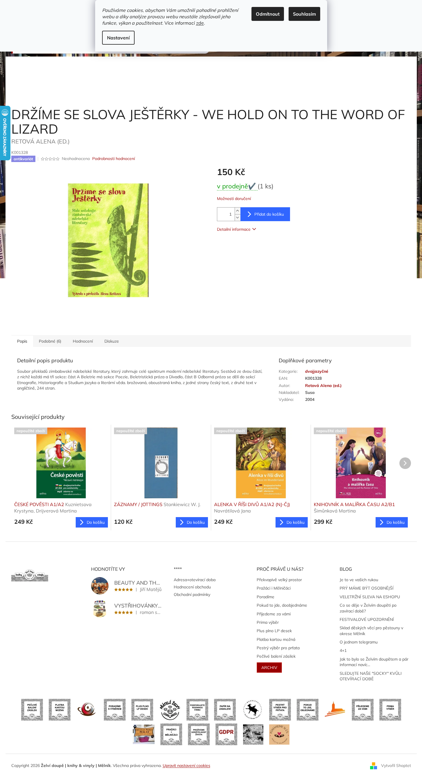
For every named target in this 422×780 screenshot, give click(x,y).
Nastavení (118, 38)
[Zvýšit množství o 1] (237, 211)
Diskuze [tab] (111, 341)
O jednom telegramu (359, 642)
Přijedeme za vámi (274, 614)
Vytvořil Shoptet (396, 765)
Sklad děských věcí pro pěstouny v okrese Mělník (371, 630)
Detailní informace (234, 229)
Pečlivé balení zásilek (276, 656)
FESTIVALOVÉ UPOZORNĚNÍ (367, 619)
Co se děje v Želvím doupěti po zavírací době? (368, 608)
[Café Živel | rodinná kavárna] (87, 709)
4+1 (343, 650)
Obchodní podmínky (192, 594)
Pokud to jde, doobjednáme (282, 605)
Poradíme (265, 596)
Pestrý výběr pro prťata (278, 647)
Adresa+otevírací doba (194, 579)
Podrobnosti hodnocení (113, 158)
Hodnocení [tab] (83, 341)
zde (200, 23)
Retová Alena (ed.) (323, 385)
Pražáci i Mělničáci (274, 588)
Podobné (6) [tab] (50, 341)
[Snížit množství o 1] (237, 217)
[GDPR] (226, 734)
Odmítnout (268, 14)
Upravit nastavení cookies (186, 765)
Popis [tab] (22, 341)
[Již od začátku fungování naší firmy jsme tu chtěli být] (171, 734)
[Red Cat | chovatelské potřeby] (144, 734)
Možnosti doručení (234, 198)
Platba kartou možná (276, 639)
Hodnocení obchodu (192, 587)
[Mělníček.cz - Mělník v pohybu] (335, 709)
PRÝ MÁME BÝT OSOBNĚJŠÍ (367, 588)
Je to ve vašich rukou (359, 579)
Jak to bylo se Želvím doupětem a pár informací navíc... (374, 662)
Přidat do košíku (269, 214)
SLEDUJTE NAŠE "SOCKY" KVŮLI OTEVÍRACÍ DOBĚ (371, 676)
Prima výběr (268, 622)
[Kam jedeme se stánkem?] (253, 734)
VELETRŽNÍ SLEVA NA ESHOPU (370, 596)
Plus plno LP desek (274, 630)
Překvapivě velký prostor (279, 579)
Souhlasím (304, 14)
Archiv (269, 667)
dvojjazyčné (316, 371)
